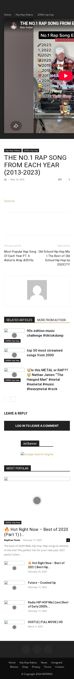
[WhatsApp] (36, 189)
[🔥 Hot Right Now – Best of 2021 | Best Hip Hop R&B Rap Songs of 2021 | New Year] (14, 568)
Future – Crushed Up (42, 582)
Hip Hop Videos (24, 14)
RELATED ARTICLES (19, 320)
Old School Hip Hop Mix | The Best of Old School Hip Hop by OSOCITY (54, 258)
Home (7, 14)
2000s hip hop (46, 14)
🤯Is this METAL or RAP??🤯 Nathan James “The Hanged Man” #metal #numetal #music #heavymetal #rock (47, 379)
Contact (59, 667)
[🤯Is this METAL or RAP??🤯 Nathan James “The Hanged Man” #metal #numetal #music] (14, 375)
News (44, 662)
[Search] (68, 5)
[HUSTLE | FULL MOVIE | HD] (14, 627)
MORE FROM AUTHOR (51, 320)
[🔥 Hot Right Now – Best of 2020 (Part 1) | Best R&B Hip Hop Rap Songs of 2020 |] (37, 500)
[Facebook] (8, 189)
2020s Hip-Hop (12, 522)
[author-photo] (37, 299)
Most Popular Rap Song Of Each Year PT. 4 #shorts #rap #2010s (20, 256)
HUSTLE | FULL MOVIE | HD (45, 622)
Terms (47, 667)
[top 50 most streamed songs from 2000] (14, 355)
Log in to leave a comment (37, 425)
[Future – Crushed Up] (14, 588)
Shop (25, 667)
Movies (14, 667)
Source (9, 201)
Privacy (36, 667)
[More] (46, 189)
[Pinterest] (27, 189)
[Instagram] (37, 649)
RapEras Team (12, 540)
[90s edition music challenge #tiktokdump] (14, 335)
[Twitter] (18, 189)
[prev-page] (6, 399)
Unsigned (56, 662)
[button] (7, 5)
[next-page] (13, 399)
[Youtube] (48, 649)
